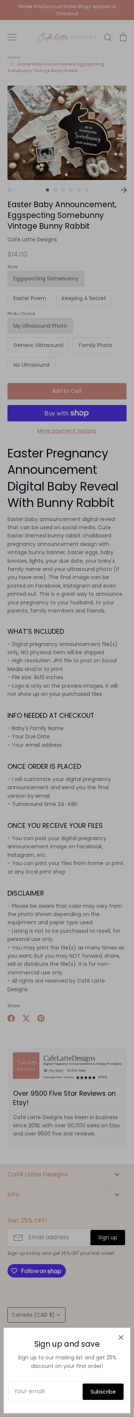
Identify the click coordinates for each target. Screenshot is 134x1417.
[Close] (121, 1337)
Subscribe (103, 1391)
